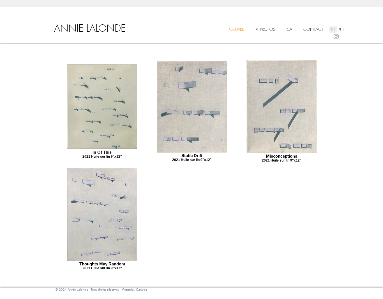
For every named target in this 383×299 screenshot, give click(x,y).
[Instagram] (336, 36)
